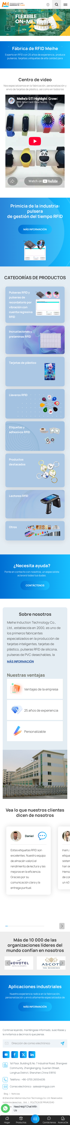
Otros (13, 527)
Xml (25, 1102)
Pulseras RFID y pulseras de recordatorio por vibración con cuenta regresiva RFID (20, 304)
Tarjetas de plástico (22, 363)
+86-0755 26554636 (33, 1079)
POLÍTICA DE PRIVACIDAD (42, 1102)
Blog (6, 1093)
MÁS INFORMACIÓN (35, 229)
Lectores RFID (18, 496)
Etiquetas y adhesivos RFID (19, 429)
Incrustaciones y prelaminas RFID (20, 334)
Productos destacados (17, 461)
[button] (7, 28)
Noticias (15, 1093)
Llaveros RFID (18, 395)
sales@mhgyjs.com (44, 1086)
